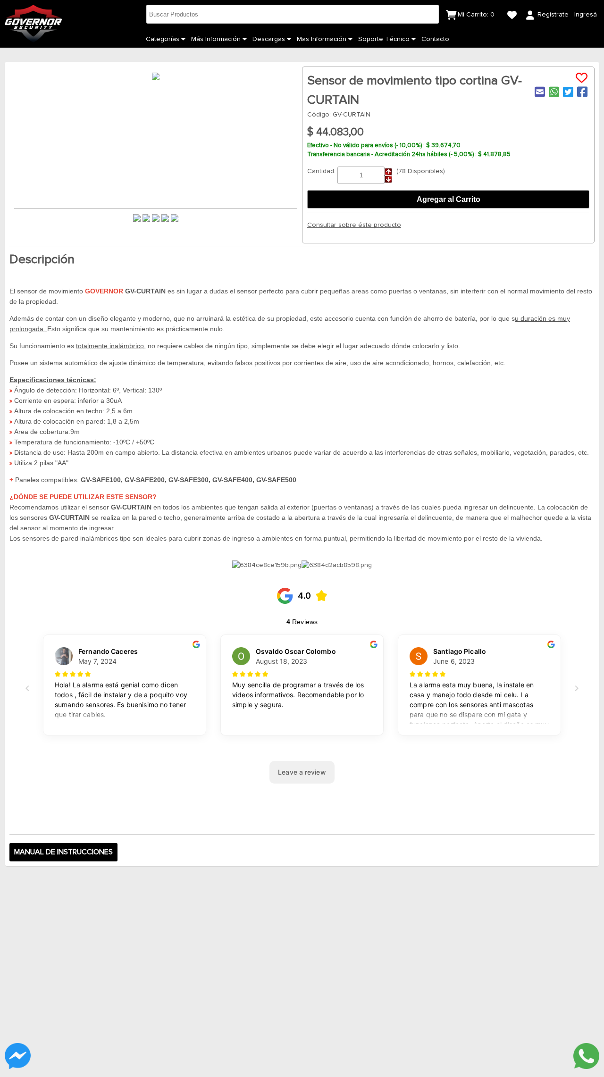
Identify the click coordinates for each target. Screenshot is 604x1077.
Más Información (217, 39)
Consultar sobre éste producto (354, 225)
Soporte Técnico (384, 39)
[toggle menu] (183, 39)
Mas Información (322, 39)
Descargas (269, 39)
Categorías (163, 39)
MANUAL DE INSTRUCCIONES (63, 852)
